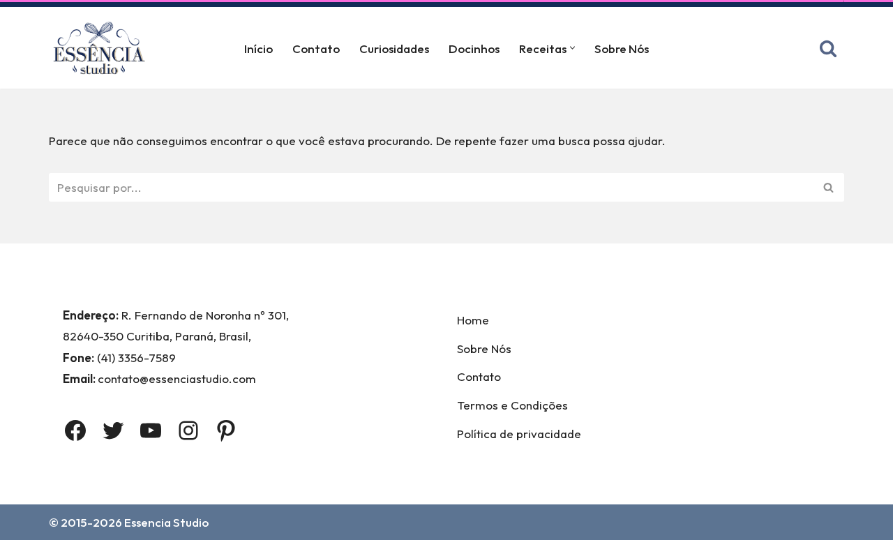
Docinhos (474, 48)
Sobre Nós (621, 48)
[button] (572, 47)
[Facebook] (75, 430)
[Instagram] (188, 430)
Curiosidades (394, 48)
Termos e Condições (512, 405)
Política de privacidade (519, 433)
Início (258, 48)
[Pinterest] (226, 430)
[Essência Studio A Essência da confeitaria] (102, 48)
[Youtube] (150, 430)
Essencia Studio (166, 522)
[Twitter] (113, 430)
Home (473, 320)
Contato (316, 48)
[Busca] (828, 48)
